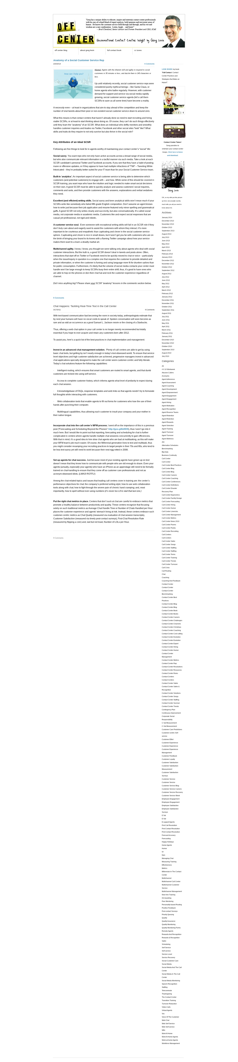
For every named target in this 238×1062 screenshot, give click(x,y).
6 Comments (149, 64)
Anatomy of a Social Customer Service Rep (78, 60)
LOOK (164, 69)
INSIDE (169, 69)
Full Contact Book (114, 50)
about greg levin (87, 50)
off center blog (61, 50)
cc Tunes (138, 50)
